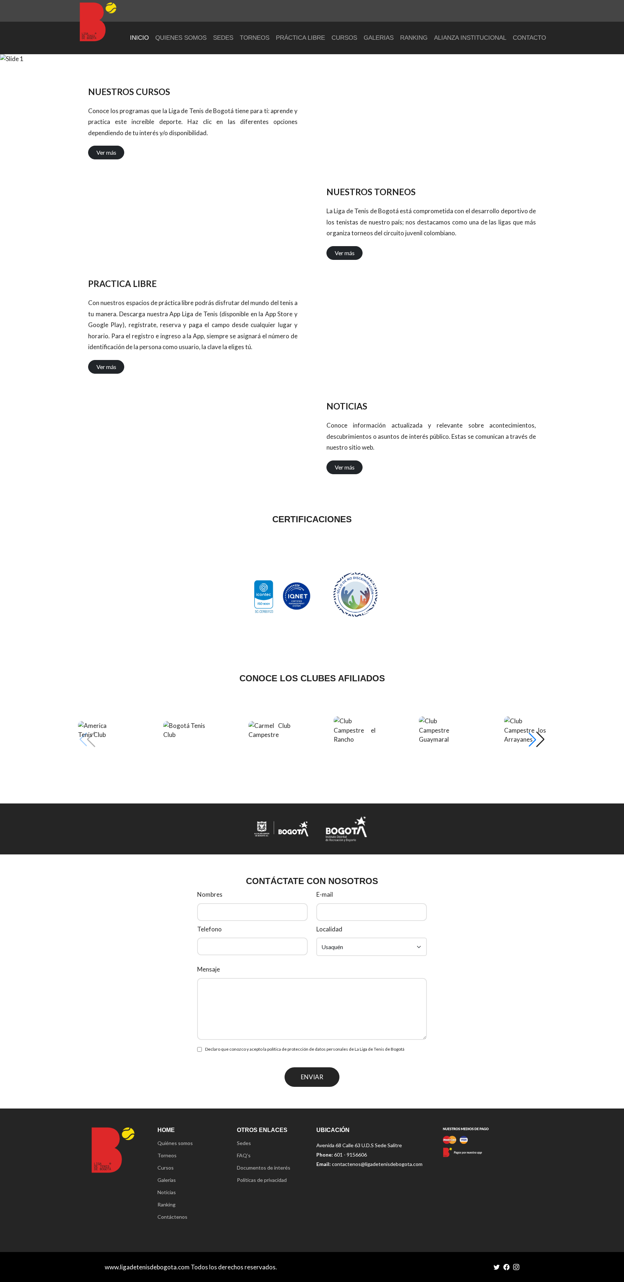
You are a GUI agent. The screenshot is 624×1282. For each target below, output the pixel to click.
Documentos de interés (263, 1167)
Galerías (166, 1180)
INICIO (139, 37)
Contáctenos (172, 1216)
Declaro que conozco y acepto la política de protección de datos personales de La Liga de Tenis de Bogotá (304, 1049)
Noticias (166, 1192)
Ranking (166, 1204)
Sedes (244, 1143)
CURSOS (344, 37)
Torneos (167, 1155)
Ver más (106, 152)
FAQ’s (244, 1155)
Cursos (165, 1167)
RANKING (414, 37)
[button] (537, 739)
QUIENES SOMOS (181, 37)
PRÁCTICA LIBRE (300, 37)
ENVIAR (312, 1077)
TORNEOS (254, 37)
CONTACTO (529, 37)
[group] (99, 730)
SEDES (223, 37)
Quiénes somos (175, 1143)
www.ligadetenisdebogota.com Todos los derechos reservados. (191, 1267)
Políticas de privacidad (262, 1180)
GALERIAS (379, 37)
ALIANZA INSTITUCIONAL (470, 37)
